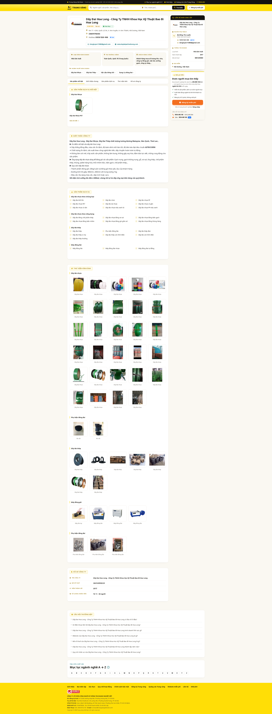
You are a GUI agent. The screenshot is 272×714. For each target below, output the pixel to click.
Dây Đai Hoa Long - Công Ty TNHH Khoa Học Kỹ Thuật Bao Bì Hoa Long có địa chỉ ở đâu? (105, 619)
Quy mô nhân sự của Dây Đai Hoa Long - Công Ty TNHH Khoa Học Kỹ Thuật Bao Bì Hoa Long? (107, 652)
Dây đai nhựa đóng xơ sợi (115, 218)
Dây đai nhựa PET (79, 204)
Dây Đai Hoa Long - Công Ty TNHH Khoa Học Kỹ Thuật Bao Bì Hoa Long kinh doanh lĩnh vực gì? (107, 630)
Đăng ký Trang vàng (138, 687)
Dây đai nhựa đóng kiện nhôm (83, 221)
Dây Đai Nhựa (76, 72)
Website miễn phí (174, 687)
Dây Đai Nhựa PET (76, 116)
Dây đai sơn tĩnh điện (146, 235)
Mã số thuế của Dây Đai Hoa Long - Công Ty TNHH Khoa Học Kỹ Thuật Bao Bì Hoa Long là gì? (106, 641)
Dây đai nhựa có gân (145, 204)
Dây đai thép (76, 227)
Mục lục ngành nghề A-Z (154, 2)
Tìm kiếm (179, 8)
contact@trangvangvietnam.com (102, 708)
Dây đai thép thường (80, 239)
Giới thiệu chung (92, 81)
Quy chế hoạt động (105, 687)
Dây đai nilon (110, 200)
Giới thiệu (169, 2)
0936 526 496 (101, 37)
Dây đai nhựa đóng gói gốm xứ (117, 221)
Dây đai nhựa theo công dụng (82, 214)
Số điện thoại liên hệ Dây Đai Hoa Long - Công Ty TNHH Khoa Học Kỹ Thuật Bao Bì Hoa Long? (106, 625)
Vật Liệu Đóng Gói (107, 72)
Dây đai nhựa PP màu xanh (148, 208)
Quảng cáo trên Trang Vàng (185, 2)
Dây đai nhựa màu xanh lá (115, 208)
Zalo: (183, 117)
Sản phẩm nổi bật (76, 81)
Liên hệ (185, 687)
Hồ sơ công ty (136, 81)
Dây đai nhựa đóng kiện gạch (148, 218)
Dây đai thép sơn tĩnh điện (115, 235)
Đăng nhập (196, 107)
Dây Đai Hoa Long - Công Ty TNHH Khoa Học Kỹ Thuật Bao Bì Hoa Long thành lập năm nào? (106, 647)
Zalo (113, 37)
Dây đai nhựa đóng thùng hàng (149, 221)
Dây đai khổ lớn (78, 200)
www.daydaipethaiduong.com (127, 44)
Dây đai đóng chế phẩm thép (83, 218)
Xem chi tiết (73, 121)
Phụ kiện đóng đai (112, 231)
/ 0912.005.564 (184, 115)
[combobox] (116, 7)
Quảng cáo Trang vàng (157, 687)
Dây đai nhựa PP (144, 200)
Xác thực (92, 687)
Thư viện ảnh (122, 81)
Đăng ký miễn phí (197, 7)
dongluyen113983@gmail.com (100, 44)
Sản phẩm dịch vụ (108, 81)
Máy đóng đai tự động (146, 248)
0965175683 (94, 34)
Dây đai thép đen (144, 231)
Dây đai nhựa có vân (80, 208)
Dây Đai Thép (91, 72)
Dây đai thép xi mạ (79, 235)
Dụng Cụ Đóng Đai (125, 72)
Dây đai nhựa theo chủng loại (82, 197)
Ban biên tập (81, 687)
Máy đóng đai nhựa (112, 248)
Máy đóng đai (76, 245)
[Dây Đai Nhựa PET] (81, 106)
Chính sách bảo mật (121, 687)
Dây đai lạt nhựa (111, 204)
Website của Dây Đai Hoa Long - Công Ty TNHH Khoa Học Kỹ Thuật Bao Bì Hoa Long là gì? (105, 636)
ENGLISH (202, 2)
